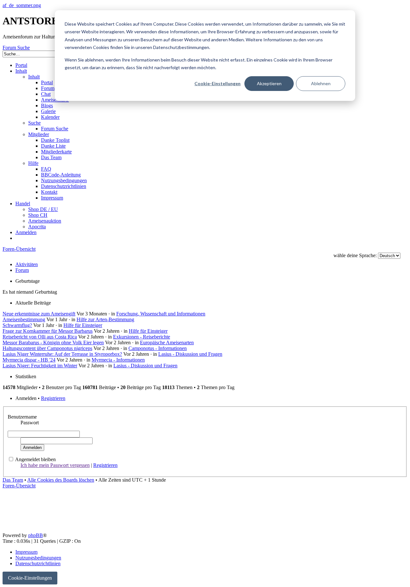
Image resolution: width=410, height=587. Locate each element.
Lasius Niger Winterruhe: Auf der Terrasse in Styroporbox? (62, 354)
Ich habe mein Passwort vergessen (55, 465)
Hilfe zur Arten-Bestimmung (105, 319)
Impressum (26, 552)
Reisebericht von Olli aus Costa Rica (40, 336)
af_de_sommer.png (22, 5)
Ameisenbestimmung (24, 319)
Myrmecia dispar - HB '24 (29, 360)
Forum (22, 270)
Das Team (13, 480)
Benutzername (22, 417)
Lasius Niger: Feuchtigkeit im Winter (40, 365)
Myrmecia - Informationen (118, 360)
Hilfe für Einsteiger (82, 325)
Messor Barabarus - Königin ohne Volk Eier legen (53, 342)
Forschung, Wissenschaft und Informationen (160, 313)
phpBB (35, 535)
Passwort (29, 422)
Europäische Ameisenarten (167, 342)
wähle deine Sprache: (355, 255)
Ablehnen (321, 83)
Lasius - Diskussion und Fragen (190, 354)
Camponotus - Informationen (157, 348)
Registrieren (53, 398)
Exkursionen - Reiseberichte (141, 336)
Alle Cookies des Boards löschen (60, 480)
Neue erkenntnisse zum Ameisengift (39, 313)
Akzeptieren (269, 83)
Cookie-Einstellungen (217, 83)
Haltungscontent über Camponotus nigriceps (47, 348)
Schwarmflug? (17, 325)
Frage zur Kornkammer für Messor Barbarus (48, 331)
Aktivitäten (26, 264)
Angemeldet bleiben (35, 459)
